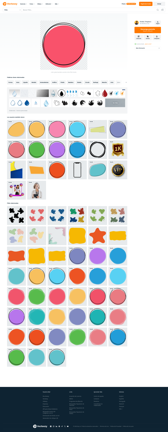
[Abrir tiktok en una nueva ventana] (62, 426)
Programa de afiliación (76, 401)
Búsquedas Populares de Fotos (76, 408)
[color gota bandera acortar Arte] (36, 129)
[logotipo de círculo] (97, 149)
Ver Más (115, 103)
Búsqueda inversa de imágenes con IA (49, 412)
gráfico (54, 82)
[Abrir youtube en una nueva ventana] (67, 426)
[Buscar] (158, 10)
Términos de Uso (104, 426)
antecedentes (44, 82)
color (118, 82)
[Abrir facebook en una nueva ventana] (51, 426)
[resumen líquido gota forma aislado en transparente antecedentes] (36, 215)
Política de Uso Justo (128, 426)
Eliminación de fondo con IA (51, 415)
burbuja (95, 82)
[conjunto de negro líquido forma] (16, 215)
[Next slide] (124, 82)
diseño (79, 82)
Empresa (45, 404)
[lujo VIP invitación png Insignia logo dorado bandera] (117, 169)
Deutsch (121, 404)
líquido (25, 82)
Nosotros (96, 401)
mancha (104, 82)
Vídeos (39, 4)
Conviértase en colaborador (98, 404)
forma (10, 82)
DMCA (71, 399)
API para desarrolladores (50, 409)
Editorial (48, 4)
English (121, 396)
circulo (87, 82)
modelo (34, 82)
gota (17, 82)
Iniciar (159, 4)
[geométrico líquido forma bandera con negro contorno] (97, 169)
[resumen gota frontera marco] (57, 235)
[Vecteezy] (10, 4)
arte (112, 82)
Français (121, 406)
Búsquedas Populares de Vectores (76, 404)
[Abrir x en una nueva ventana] (65, 426)
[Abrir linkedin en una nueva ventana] (56, 426)
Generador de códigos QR (50, 418)
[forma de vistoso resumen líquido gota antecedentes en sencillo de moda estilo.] (16, 235)
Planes (124, 4)
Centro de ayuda (99, 396)
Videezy (45, 401)
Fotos (31, 4)
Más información (140, 48)
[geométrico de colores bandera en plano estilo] (97, 129)
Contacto (96, 399)
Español (121, 399)
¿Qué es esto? (148, 44)
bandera (70, 82)
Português (122, 401)
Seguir (158, 23)
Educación (46, 406)
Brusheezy (46, 396)
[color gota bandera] (16, 129)
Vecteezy (45, 399)
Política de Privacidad (115, 426)
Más (56, 4)
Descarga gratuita (148, 30)
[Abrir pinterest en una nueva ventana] (59, 426)
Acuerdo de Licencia (75, 396)
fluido (62, 82)
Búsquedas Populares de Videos (76, 412)
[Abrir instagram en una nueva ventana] (53, 426)
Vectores (22, 4)
